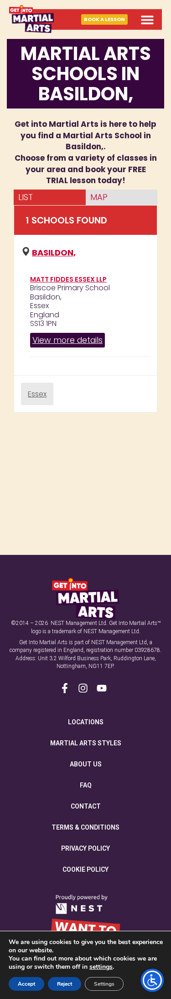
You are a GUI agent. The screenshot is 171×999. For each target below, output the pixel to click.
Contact (86, 806)
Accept (26, 984)
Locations (86, 722)
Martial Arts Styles (85, 743)
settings (101, 967)
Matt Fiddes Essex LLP (68, 279)
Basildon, (54, 252)
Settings (104, 984)
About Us (86, 764)
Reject (64, 984)
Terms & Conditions (85, 827)
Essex (37, 394)
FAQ (86, 785)
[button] (147, 19)
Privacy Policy (85, 848)
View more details (67, 340)
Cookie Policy (85, 869)
